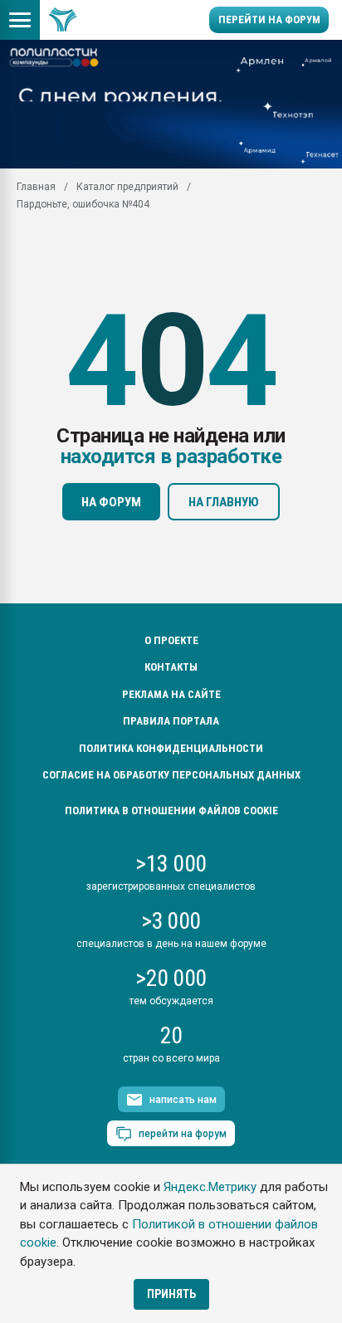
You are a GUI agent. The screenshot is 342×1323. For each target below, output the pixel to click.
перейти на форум (183, 1134)
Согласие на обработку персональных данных (171, 775)
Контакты (171, 667)
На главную (223, 502)
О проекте (171, 640)
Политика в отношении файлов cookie (171, 810)
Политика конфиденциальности (171, 748)
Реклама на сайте (171, 694)
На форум (111, 502)
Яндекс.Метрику (210, 1186)
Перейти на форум (269, 19)
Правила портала (171, 721)
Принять (171, 1294)
